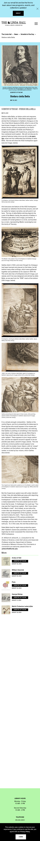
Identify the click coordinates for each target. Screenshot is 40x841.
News (16, 34)
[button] (36, 23)
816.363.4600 (20, 820)
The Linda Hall (7, 34)
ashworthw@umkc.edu (10, 549)
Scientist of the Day (27, 34)
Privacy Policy (25, 831)
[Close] (37, 9)
